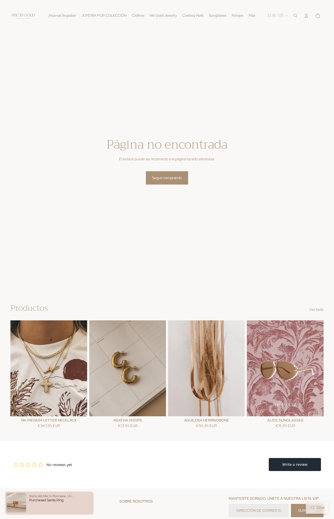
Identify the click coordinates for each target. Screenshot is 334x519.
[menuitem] (252, 16)
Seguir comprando (167, 177)
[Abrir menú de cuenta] (306, 15)
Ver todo (316, 309)
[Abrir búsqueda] (295, 15)
